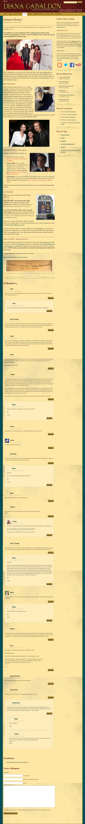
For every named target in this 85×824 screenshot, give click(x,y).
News (10, 14)
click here (73, 41)
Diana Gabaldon (65, 135)
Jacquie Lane (16, 703)
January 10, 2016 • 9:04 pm (15, 647)
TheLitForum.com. (64, 35)
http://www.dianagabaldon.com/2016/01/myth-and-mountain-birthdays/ (21, 529)
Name (26, 775)
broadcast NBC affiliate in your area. (14, 225)
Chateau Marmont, (8, 100)
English (4, 1)
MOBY (63, 138)
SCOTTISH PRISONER (67, 144)
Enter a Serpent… (63, 90)
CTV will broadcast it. (21, 244)
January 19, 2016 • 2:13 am (17, 470)
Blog (24, 14)
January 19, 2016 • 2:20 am (17, 609)
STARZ (63, 147)
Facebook (72, 65)
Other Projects (38, 14)
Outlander (63, 141)
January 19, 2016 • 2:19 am (17, 560)
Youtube (78, 65)
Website (24, 783)
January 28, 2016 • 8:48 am (15, 291)
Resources (58, 14)
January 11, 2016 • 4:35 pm (15, 428)
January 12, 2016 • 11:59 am (15, 356)
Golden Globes (35, 33)
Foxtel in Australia (44, 242)
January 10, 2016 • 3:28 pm (15, 691)
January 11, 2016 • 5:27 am (15, 545)
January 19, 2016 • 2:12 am (17, 406)
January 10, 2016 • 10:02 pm (15, 630)
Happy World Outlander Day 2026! (66, 86)
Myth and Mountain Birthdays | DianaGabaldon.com (17, 762)
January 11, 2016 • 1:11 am (15, 594)
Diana (14, 404)
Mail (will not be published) (30, 779)
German (6, 1)
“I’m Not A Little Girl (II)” (65, 77)
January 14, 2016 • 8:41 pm (15, 321)
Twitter (66, 65)
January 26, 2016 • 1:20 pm (19, 736)
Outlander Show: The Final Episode (66, 95)
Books (30, 14)
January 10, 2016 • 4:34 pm (15, 678)
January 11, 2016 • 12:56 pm (15, 509)
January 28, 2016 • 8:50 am (17, 305)
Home (5, 14)
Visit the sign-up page (64, 56)
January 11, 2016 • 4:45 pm (17, 523)
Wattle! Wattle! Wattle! (64, 99)
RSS (60, 65)
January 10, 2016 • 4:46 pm (17, 704)
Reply (51, 298)
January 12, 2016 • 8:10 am (15, 376)
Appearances (49, 14)
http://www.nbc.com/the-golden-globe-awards (15, 257)
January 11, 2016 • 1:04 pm (15, 495)
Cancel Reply (6, 772)
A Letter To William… (64, 81)
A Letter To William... (72, 114)
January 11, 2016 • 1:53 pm (15, 442)
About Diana (18, 14)
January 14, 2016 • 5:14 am (15, 338)
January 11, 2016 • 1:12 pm (15, 456)
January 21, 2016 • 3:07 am (19, 720)
